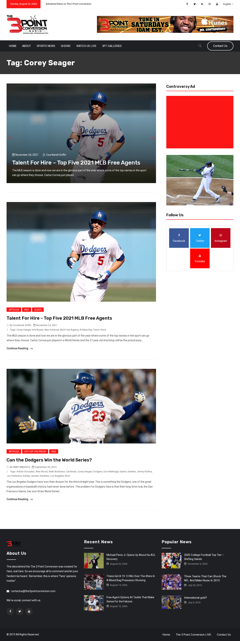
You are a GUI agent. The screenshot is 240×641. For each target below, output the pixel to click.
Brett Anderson (57, 471)
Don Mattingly (111, 471)
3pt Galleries (112, 46)
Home (12, 46)
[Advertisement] (200, 122)
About (26, 46)
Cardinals (71, 471)
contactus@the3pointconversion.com (33, 591)
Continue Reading (18, 348)
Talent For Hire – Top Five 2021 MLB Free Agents (76, 162)
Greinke (132, 471)
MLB (26, 309)
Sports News (46, 46)
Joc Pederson (14, 475)
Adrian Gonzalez (25, 471)
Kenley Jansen (31, 475)
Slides (37, 309)
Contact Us (220, 46)
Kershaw (44, 475)
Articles (14, 309)
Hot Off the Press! (35, 451)
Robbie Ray (86, 329)
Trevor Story (99, 329)
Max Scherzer (51, 329)
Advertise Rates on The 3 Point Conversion (68, 3)
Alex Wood (42, 471)
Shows (65, 46)
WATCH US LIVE (86, 46)
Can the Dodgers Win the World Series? (49, 460)
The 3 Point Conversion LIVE (193, 634)
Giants (122, 471)
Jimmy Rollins (144, 471)
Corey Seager (23, 329)
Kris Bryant (37, 329)
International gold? (195, 597)
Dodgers (97, 471)
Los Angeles (57, 475)
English (227, 4)
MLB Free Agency (69, 329)
